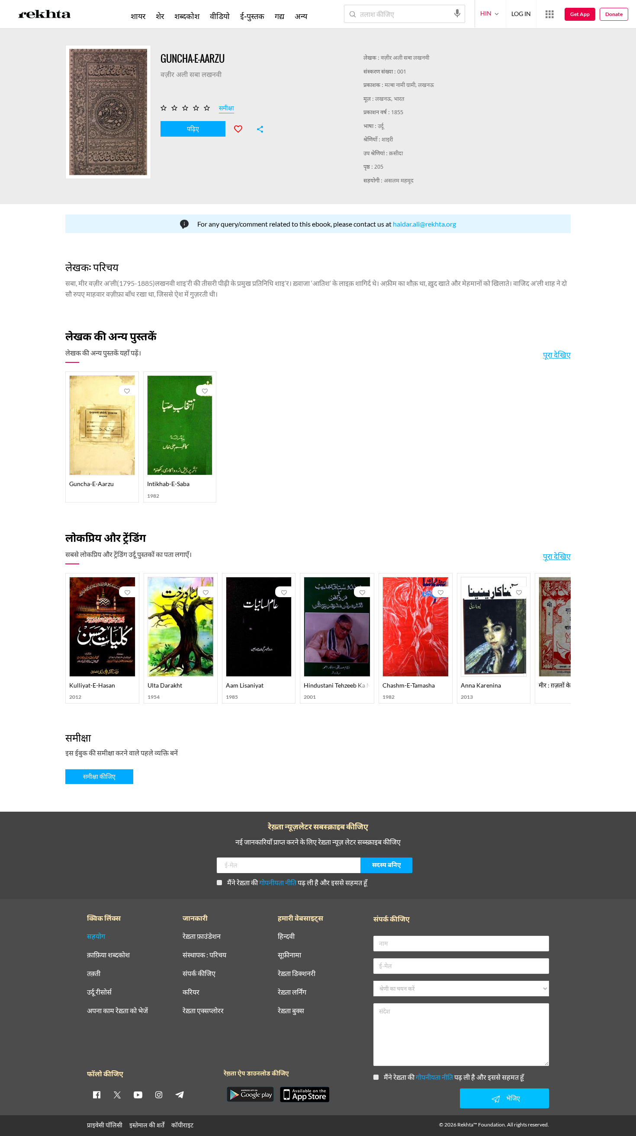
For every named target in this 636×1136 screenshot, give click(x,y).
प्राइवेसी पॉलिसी (104, 1125)
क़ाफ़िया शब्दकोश (108, 955)
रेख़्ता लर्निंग (292, 992)
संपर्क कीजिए (199, 973)
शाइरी (387, 140)
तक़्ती (93, 973)
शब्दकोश (186, 16)
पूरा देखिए (557, 354)
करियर (191, 992)
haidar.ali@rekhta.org (424, 224)
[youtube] (138, 1094)
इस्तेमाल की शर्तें (146, 1125)
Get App (580, 14)
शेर (160, 16)
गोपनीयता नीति (277, 882)
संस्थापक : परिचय (204, 955)
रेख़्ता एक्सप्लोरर (203, 1010)
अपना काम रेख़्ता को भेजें (117, 1010)
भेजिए (513, 1098)
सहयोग (96, 936)
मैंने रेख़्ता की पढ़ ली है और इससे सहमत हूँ (297, 882)
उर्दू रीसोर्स (99, 992)
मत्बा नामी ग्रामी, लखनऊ (409, 85)
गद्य (279, 16)
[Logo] (45, 15)
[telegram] (179, 1094)
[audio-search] (457, 13)
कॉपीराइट (182, 1125)
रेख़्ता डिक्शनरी (296, 973)
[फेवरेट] (242, 128)
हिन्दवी (286, 936)
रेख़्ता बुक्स (291, 1010)
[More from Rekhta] (549, 14)
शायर (138, 16)
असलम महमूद (399, 181)
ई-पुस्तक (252, 16)
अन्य (301, 16)
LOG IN (521, 13)
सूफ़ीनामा (289, 955)
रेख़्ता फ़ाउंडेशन (202, 936)
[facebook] (96, 1094)
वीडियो (220, 16)
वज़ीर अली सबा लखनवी (405, 58)
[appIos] (304, 1094)
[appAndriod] (250, 1094)
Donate (614, 14)
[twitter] (117, 1094)
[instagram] (159, 1094)
